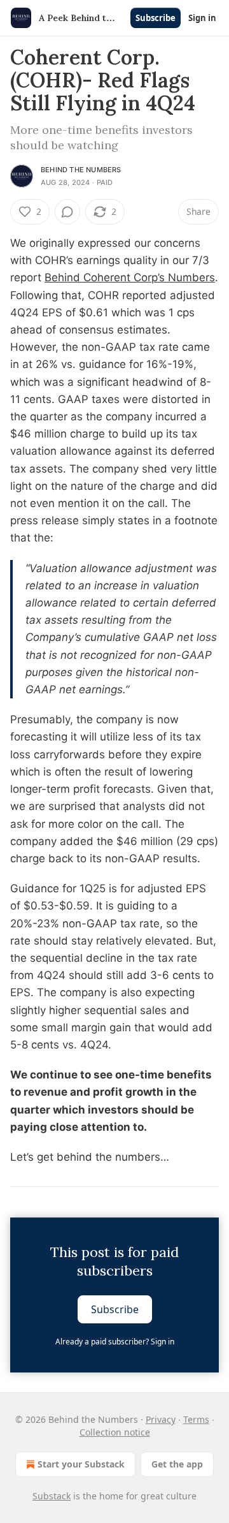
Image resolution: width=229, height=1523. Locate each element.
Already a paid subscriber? (114, 1341)
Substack (51, 1496)
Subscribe (155, 18)
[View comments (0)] (67, 211)
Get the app (177, 1464)
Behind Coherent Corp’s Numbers (130, 277)
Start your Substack (81, 1464)
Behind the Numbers (81, 169)
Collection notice (115, 1432)
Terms (196, 1419)
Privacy (161, 1419)
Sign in (202, 18)
